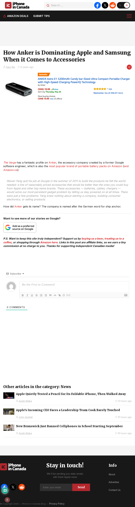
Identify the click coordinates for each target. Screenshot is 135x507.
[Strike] (36, 295)
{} (64, 295)
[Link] (59, 295)
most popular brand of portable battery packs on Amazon (85, 166)
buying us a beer (92, 238)
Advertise (114, 482)
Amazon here (49, 242)
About (112, 474)
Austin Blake (25, 401)
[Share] (129, 67)
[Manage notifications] (7, 499)
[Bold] (22, 295)
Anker (52, 162)
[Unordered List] (45, 295)
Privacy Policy (57, 503)
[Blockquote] (50, 295)
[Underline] (32, 295)
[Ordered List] (41, 295)
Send (81, 487)
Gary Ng (10, 67)
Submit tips (41, 16)
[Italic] (27, 295)
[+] (68, 295)
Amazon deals (17, 16)
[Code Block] (55, 295)
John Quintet (26, 417)
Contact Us (115, 490)
